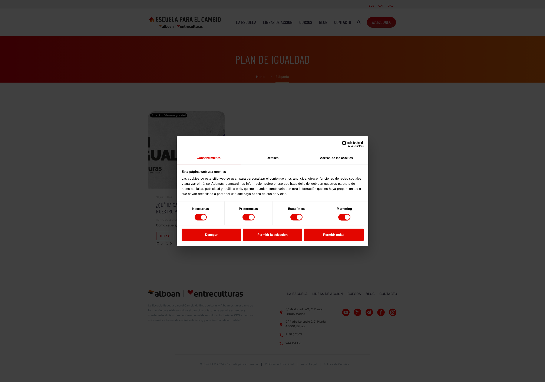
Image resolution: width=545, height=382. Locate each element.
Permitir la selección (272, 235)
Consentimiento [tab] (209, 158)
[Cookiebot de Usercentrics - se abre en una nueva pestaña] (345, 144)
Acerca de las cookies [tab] (336, 158)
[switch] (248, 217)
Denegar (211, 235)
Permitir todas (333, 235)
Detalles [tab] (273, 158)
